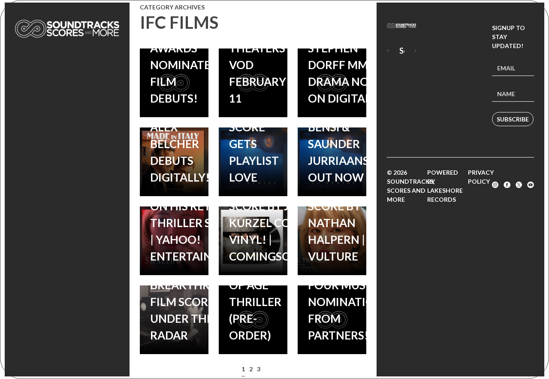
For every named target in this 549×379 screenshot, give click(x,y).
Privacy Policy (481, 177)
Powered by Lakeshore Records (445, 186)
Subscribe (513, 119)
